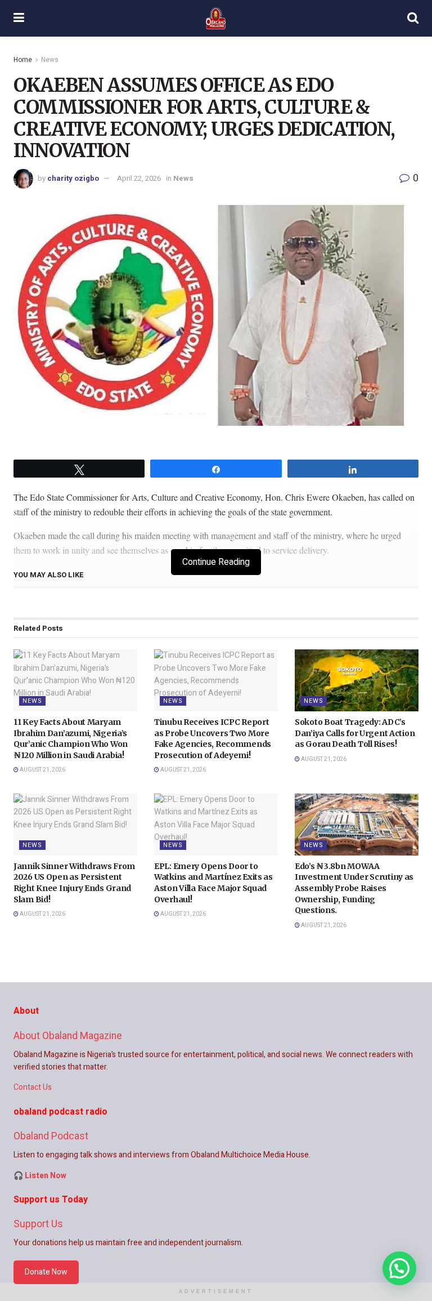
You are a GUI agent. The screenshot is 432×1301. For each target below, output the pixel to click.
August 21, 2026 (42, 770)
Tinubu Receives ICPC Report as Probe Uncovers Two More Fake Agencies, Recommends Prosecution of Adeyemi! (212, 738)
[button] (399, 1268)
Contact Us (33, 1087)
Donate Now (46, 1272)
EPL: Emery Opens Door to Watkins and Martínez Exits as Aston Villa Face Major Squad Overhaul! (213, 883)
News (49, 60)
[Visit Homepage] (216, 18)
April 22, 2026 (139, 178)
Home (23, 60)
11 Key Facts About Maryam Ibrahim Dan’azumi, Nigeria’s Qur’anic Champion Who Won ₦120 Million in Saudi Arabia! (71, 738)
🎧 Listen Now (40, 1176)
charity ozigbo (73, 178)
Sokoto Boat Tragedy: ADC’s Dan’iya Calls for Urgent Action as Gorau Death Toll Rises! (355, 733)
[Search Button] (412, 18)
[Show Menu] (19, 18)
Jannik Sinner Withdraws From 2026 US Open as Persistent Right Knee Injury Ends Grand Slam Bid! (74, 883)
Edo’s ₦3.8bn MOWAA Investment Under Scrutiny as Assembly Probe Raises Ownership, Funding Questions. (354, 888)
